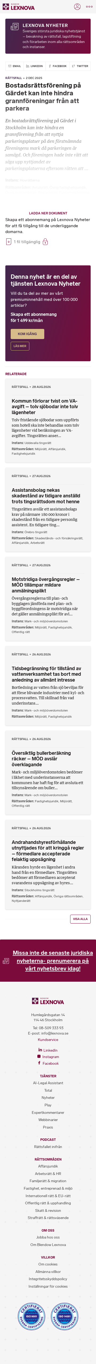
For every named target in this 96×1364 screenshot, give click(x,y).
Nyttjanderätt (21, 901)
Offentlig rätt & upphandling (48, 1203)
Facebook (59, 66)
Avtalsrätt (40, 187)
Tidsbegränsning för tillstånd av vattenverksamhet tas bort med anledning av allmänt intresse (46, 674)
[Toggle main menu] (89, 7)
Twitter (82, 66)
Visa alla (80, 919)
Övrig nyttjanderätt (21, 192)
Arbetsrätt (37, 543)
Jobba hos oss (48, 1237)
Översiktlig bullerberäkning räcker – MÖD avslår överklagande (41, 759)
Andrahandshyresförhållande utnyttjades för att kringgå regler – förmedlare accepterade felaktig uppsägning (48, 851)
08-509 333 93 (51, 1028)
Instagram (50, 1057)
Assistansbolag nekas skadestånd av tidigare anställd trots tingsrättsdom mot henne (46, 496)
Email (16, 66)
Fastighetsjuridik (23, 453)
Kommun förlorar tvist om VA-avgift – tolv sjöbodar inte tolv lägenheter (45, 406)
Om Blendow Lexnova (48, 1245)
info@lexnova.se (54, 1033)
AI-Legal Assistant (48, 1083)
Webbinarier (48, 1120)
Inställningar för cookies (48, 1286)
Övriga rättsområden (68, 896)
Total (48, 1090)
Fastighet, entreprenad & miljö (48, 1188)
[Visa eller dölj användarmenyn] (77, 7)
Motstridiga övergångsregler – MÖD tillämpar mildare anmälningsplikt (46, 585)
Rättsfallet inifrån (48, 1147)
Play (48, 1105)
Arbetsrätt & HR (48, 1174)
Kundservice (48, 1039)
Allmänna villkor (48, 1271)
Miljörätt (41, 449)
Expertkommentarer (48, 1112)
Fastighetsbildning (74, 192)
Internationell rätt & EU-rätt (48, 1196)
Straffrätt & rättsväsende (48, 1218)
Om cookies (48, 1264)
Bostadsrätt (48, 192)
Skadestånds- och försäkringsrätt (58, 538)
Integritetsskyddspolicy (48, 1279)
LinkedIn (36, 66)
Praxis (48, 1127)
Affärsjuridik (56, 449)
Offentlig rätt (21, 632)
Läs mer (20, 346)
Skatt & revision (48, 1210)
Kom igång (27, 334)
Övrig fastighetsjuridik (68, 187)
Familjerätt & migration (48, 1181)
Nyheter (48, 1097)
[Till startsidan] (19, 7)
